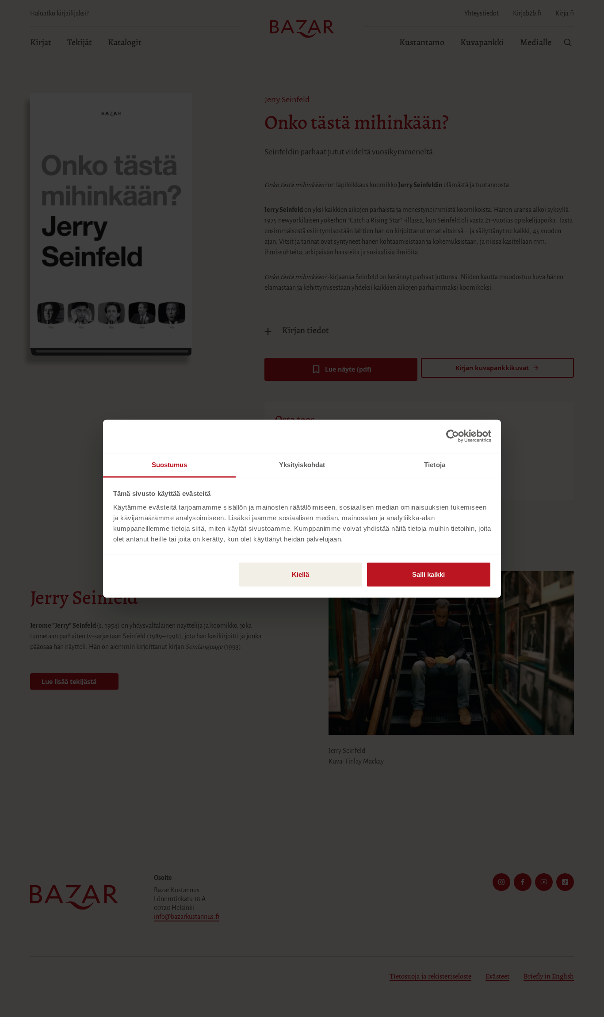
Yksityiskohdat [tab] (302, 464)
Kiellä (300, 574)
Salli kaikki (428, 574)
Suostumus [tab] (169, 464)
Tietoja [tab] (434, 464)
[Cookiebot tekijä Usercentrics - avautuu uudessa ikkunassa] (452, 436)
